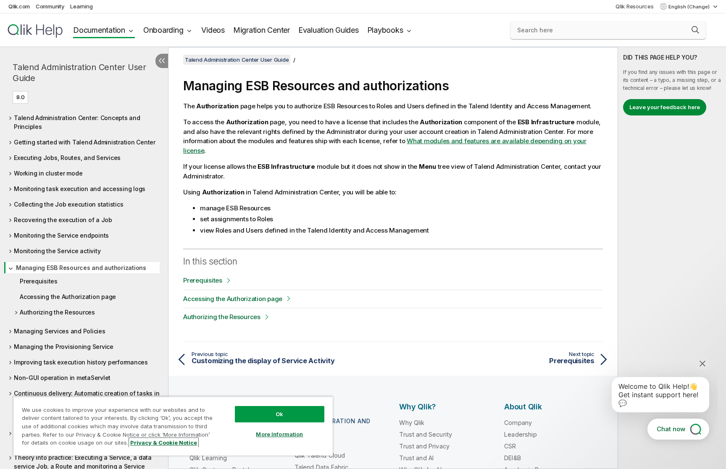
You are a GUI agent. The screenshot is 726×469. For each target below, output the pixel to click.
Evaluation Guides (328, 30)
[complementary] (672, 258)
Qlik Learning (208, 457)
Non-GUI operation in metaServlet (62, 377)
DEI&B (512, 457)
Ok (279, 414)
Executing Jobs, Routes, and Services (67, 157)
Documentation (99, 30)
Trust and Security (425, 434)
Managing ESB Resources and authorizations (81, 267)
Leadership (520, 434)
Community (50, 6)
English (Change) (689, 7)
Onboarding (163, 30)
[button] (695, 30)
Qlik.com (19, 6)
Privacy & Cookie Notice (163, 442)
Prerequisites (39, 281)
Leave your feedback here (664, 107)
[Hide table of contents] (161, 61)
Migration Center (261, 30)
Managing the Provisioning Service (63, 346)
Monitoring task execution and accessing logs (79, 188)
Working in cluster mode (48, 173)
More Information (279, 434)
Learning (81, 6)
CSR (510, 446)
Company (518, 422)
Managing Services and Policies (59, 331)
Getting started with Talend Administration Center (84, 142)
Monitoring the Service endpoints (61, 235)
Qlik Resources (635, 6)
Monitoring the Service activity (57, 250)
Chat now (671, 429)
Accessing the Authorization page (68, 296)
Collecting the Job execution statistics (68, 204)
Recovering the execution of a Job (63, 219)
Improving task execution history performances (81, 362)
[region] (173, 426)
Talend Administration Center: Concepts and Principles (77, 122)
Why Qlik (411, 422)
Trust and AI (416, 457)
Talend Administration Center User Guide (79, 72)
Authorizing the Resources (57, 312)
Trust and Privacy (424, 446)
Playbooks (385, 30)
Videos (213, 30)
